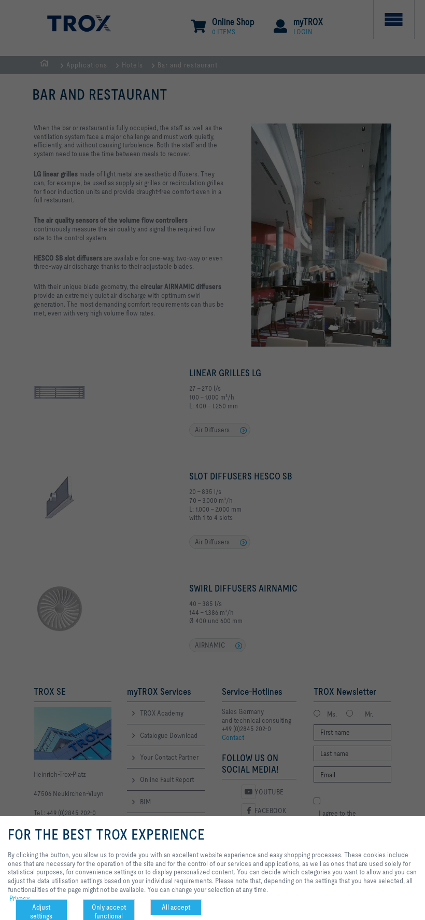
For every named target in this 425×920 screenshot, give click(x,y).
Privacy (19, 898)
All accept (176, 907)
